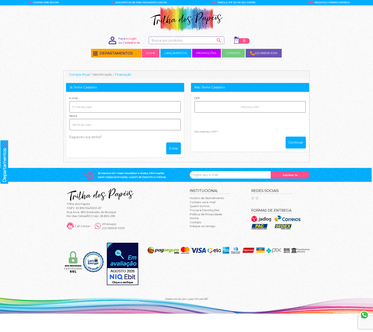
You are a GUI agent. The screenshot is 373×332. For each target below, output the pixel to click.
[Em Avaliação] (122, 264)
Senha (73, 115)
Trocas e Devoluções (204, 210)
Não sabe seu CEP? (206, 131)
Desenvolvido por (176, 298)
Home (194, 218)
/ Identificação (101, 75)
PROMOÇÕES (206, 53)
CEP (197, 98)
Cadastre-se (131, 42)
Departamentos (5, 162)
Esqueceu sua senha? (85, 137)
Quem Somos (199, 206)
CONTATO (233, 53)
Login (132, 38)
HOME (150, 53)
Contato (195, 222)
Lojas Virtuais (195, 298)
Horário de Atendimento (207, 198)
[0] (237, 40)
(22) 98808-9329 (266, 53)
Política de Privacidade (206, 214)
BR (206, 298)
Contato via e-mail (202, 202)
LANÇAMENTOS (176, 53)
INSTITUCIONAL (204, 191)
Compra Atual (79, 75)
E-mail (73, 98)
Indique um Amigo (202, 226)
